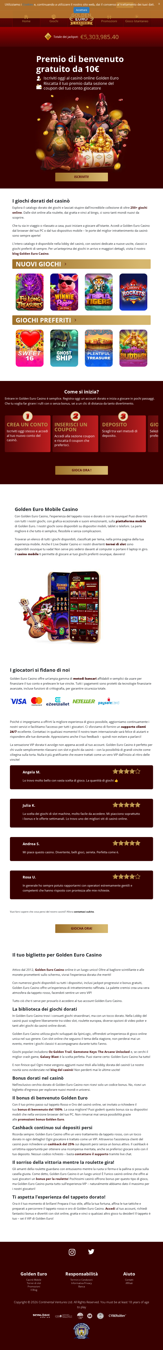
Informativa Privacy (81, 1283)
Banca (81, 1286)
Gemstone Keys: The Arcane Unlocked (101, 1052)
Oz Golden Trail (60, 1052)
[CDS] (66, 1315)
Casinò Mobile (33, 1279)
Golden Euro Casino (49, 970)
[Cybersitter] (120, 1315)
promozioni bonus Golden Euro (41, 1119)
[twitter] (91, 1251)
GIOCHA (29, 292)
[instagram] (72, 1252)
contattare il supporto (91, 1154)
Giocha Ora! (81, 928)
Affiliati (129, 1283)
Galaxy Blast (49, 1057)
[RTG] (43, 1315)
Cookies (27, 4)
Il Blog (34, 1290)
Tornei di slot (34, 1283)
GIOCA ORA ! (81, 470)
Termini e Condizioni (81, 1279)
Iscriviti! (81, 177)
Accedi (110, 1208)
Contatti (129, 1279)
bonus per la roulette (52, 1179)
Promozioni (34, 1286)
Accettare (81, 10)
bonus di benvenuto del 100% (40, 1109)
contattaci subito (84, 911)
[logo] (81, 19)
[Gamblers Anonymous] (102, 1315)
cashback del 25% (61, 1144)
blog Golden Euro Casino (30, 253)
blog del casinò (61, 1070)
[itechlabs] (82, 1315)
